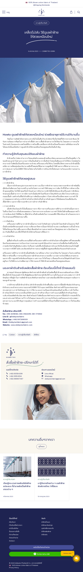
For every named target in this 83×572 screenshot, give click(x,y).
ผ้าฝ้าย (20, 134)
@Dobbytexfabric (17, 316)
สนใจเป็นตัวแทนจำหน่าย (41, 547)
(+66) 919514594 (16, 376)
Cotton (12, 334)
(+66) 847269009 (20, 319)
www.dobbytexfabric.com (21, 324)
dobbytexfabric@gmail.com (55, 378)
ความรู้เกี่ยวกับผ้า (41, 23)
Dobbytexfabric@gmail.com (20, 322)
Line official (49, 373)
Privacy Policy (14, 567)
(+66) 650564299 (16, 373)
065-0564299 (25, 313)
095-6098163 (12, 313)
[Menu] (4, 12)
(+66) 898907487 (16, 378)
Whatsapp (48, 376)
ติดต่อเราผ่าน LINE (43, 554)
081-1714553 (37, 313)
